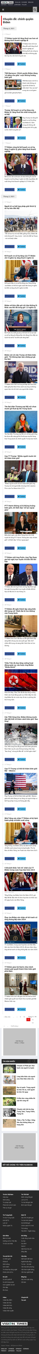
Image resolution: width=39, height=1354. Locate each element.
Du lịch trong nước (8, 1282)
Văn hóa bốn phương (27, 1267)
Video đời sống (7, 1308)
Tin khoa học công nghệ (10, 1269)
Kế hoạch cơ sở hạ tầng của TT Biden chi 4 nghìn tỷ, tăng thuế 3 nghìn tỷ (20, 257)
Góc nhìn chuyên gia (27, 1217)
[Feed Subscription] (3, 26)
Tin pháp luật (7, 1202)
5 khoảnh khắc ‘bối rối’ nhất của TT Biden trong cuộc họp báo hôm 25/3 (20, 869)
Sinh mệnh (6, 1267)
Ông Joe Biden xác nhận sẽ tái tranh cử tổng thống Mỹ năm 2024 (21, 918)
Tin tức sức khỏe (8, 1243)
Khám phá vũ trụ (8, 1272)
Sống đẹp (24, 1251)
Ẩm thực (5, 1290)
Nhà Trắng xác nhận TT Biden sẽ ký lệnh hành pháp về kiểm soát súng (21, 819)
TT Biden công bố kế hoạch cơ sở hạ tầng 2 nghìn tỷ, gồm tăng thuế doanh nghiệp (20, 149)
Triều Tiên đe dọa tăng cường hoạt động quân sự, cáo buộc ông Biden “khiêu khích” (19, 665)
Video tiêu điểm (7, 1300)
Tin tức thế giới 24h (27, 1202)
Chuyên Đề (24, 1297)
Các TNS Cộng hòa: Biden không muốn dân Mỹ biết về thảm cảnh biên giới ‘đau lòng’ (21, 719)
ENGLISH (17, 2)
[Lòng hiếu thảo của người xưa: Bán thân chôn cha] (9, 1079)
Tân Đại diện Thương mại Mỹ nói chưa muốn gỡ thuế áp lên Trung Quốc (20, 407)
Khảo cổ (5, 1261)
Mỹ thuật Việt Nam (27, 1259)
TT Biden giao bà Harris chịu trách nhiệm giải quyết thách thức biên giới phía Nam (20, 969)
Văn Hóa (24, 1256)
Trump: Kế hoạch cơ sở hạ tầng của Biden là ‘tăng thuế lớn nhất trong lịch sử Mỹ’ (20, 112)
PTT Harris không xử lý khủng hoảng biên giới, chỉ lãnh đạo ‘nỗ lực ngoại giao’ (20, 508)
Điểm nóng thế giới (27, 1197)
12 (32, 1020)
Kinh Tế (23, 1215)
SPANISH (30, 2)
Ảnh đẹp (5, 1287)
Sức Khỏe (6, 1235)
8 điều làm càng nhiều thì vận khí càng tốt (26, 1099)
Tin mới (23, 1300)
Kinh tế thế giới (25, 1223)
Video (4, 1297)
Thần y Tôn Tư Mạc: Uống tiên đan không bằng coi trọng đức (26, 1122)
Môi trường (6, 1200)
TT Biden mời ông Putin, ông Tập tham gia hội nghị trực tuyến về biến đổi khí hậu (21, 559)
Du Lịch (5, 1277)
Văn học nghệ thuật (27, 1272)
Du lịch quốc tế (7, 1279)
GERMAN (4, 4)
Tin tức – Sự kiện (26, 1264)
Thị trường (24, 1228)
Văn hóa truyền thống (27, 1269)
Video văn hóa (7, 1303)
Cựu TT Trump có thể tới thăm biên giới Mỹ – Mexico (21, 770)
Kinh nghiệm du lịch (9, 1285)
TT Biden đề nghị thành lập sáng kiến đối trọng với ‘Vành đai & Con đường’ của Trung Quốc (20, 611)
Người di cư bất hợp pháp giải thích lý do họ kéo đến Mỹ (20, 207)
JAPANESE (17, 4)
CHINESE (24, 2)
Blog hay (24, 1277)
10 (24, 1017)
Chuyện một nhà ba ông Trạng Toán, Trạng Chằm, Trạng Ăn (26, 1111)
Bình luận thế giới (26, 1205)
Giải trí (23, 1246)
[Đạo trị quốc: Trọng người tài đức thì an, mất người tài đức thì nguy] (9, 1090)
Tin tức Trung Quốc (8, 1217)
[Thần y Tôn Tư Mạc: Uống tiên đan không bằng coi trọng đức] (9, 1123)
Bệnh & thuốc (7, 1238)
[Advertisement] (19, 1041)
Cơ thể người (7, 1259)
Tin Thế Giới (25, 1194)
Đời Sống (24, 1235)
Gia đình (23, 1243)
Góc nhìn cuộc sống (27, 1279)
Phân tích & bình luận (9, 1205)
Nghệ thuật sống (26, 1261)
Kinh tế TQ (6, 1220)
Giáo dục (5, 1197)
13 (32, 1023)
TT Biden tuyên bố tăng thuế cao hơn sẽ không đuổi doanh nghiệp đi (21, 39)
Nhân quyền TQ (7, 1225)
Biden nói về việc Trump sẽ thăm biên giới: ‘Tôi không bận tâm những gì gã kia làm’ (20, 357)
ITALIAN (24, 4)
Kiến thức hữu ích (26, 1249)
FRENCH (10, 4)
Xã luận (23, 1282)
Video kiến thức (7, 1305)
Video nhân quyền (8, 1311)
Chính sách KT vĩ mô (27, 1225)
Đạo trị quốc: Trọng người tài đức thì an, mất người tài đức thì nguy (26, 1089)
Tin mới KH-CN (7, 1256)
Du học (23, 1241)
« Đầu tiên (7, 1017)
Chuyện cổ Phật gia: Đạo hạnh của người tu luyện (26, 1067)
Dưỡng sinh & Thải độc (10, 1241)
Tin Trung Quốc (7, 1215)
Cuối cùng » (15, 1026)
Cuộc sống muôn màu (27, 1238)
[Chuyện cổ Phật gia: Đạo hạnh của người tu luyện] (9, 1069)
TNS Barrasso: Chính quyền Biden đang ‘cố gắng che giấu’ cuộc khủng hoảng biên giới (21, 75)
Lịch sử (5, 1223)
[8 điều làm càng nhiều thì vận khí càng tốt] (9, 1101)
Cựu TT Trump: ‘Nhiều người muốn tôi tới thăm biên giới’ (20, 457)
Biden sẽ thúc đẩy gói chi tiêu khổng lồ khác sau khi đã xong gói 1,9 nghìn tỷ (21, 306)
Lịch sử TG (24, 1200)
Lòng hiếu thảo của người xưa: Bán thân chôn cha (26, 1078)
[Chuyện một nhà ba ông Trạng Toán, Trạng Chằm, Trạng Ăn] (9, 1112)
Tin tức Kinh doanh (27, 1220)
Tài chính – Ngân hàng (28, 1231)
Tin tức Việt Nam (8, 1194)
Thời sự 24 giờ (7, 1208)
